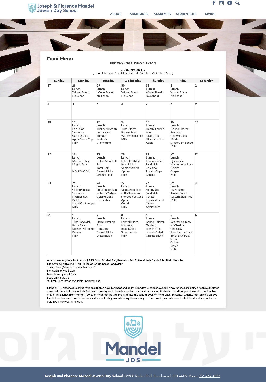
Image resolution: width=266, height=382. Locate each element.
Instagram (222, 3)
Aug (141, 73)
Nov (161, 73)
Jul (136, 73)
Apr (117, 73)
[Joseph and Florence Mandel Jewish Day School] (61, 8)
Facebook (214, 3)
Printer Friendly (145, 63)
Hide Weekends (121, 63)
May (124, 73)
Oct (154, 73)
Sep (148, 73)
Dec (168, 73)
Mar (110, 73)
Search (237, 3)
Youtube (230, 3)
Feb (103, 73)
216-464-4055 (209, 376)
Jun (130, 73)
